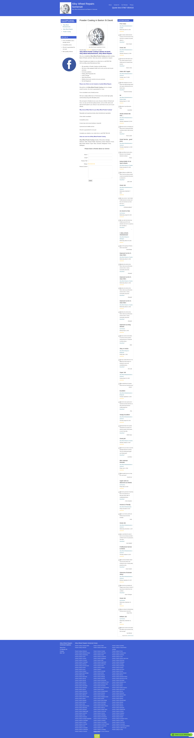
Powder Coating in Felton (80, 714)
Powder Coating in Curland (80, 722)
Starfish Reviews (130, 635)
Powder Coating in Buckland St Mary (119, 676)
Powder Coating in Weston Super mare (120, 658)
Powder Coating (67, 31)
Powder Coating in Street (99, 654)
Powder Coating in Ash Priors (118, 669)
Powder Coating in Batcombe (81, 707)
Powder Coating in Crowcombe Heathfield (121, 725)
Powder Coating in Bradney (80, 683)
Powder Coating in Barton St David (101, 705)
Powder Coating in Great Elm (81, 713)
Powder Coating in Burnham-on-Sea (119, 678)
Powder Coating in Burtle (99, 673)
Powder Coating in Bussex (117, 674)
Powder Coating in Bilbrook (80, 694)
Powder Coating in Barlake (117, 702)
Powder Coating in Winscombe (100, 647)
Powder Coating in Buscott (99, 674)
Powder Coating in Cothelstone (81, 729)
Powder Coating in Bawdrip (80, 700)
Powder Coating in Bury (80, 674)
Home (110, 4)
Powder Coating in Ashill (99, 665)
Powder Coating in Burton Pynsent (119, 673)
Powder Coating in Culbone (118, 720)
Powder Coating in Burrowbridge (82, 673)
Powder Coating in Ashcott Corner (82, 665)
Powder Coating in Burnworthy (100, 680)
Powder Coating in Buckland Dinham (101, 687)
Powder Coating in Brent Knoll (118, 689)
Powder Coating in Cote (98, 727)
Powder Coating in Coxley (117, 729)
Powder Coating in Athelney (80, 663)
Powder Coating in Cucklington (81, 720)
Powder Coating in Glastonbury (81, 654)
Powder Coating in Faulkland (118, 713)
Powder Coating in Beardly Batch (119, 700)
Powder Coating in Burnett (80, 680)
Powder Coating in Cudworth (99, 720)
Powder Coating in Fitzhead (118, 714)
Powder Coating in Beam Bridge (100, 700)
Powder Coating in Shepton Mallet (82, 645)
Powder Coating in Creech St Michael (101, 731)
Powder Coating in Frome (117, 651)
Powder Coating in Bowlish (80, 682)
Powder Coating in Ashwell (99, 667)
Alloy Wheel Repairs (68, 29)
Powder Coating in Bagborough (81, 711)
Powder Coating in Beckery (80, 702)
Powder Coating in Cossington (81, 727)
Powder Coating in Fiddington (100, 714)
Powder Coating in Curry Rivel (118, 722)
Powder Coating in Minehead (118, 660)
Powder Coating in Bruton (117, 685)
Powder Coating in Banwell (80, 647)
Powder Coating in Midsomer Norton (82, 652)
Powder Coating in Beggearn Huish (101, 696)
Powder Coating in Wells (99, 645)
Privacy (131, 4)
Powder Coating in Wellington (118, 662)
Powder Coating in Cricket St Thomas (101, 724)
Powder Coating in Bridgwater (100, 658)
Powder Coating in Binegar (99, 694)
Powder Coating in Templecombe (119, 652)
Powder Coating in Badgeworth (118, 709)
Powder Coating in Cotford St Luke (119, 727)
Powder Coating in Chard (117, 656)
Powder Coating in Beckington (100, 702)
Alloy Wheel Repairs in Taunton (126, 165)
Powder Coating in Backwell (81, 709)
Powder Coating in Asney (80, 669)
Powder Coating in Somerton (118, 654)
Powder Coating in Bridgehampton (101, 691)
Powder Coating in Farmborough (100, 718)
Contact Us (116, 4)
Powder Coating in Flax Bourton (100, 716)
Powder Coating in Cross (80, 725)
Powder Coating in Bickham (99, 693)
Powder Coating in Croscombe (118, 724)
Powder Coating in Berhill (99, 698)
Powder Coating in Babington (118, 707)
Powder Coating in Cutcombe (81, 724)
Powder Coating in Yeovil (80, 656)
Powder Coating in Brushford (99, 685)
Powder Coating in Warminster (100, 662)
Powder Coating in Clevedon (81, 660)
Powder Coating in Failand (117, 716)
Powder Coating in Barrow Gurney (82, 705)
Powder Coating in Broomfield (81, 685)
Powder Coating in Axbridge (118, 663)
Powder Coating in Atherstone (100, 663)
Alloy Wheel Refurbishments (125, 506)
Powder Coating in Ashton (80, 667)
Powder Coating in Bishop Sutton (119, 694)
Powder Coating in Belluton (117, 696)
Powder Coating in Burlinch (99, 678)
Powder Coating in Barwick (117, 705)
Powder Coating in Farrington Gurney (120, 718)
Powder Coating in (97, 669)
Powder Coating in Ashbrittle (99, 671)
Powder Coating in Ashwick (117, 667)
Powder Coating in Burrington (118, 680)
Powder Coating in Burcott (80, 678)
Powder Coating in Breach (80, 689)
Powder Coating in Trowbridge (81, 662)
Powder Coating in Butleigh (99, 676)
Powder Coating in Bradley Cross (119, 682)
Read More (122, 42)
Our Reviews (124, 4)
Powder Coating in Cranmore (81, 731)
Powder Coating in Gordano (118, 711)
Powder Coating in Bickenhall (81, 693)
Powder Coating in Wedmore (81, 651)
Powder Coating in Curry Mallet (100, 722)
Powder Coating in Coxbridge (100, 729)
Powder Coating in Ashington (118, 665)
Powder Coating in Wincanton (100, 652)
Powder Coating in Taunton (80, 658)
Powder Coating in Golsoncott (100, 711)
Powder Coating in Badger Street (100, 709)
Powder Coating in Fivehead (81, 716)
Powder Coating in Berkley (117, 698)
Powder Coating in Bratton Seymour (119, 687)
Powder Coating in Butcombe (81, 676)
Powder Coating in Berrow (117, 691)
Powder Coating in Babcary (99, 707)
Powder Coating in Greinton (99, 713)
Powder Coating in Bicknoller (118, 693)
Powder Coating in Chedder (99, 651)
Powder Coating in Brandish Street (101, 683)
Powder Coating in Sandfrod (118, 645)
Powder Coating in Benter (80, 698)
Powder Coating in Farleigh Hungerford (83, 718)
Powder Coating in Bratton (117, 683)
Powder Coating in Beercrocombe (82, 696)
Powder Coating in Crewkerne (100, 656)
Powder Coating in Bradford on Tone (101, 682)
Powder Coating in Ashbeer (80, 671)
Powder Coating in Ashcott (117, 671)
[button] (181, 734)
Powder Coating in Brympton (81, 687)
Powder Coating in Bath (98, 660)
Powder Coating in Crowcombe (100, 725)
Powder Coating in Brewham (81, 691)
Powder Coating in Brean (99, 689)
